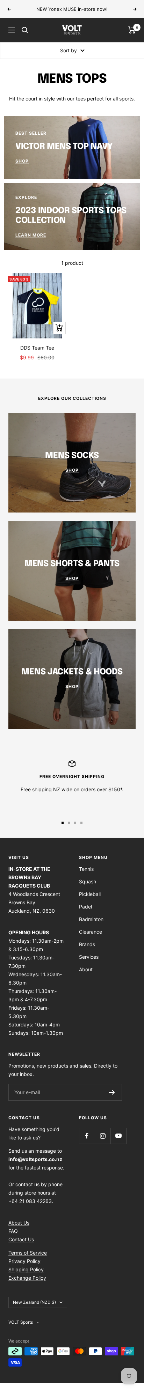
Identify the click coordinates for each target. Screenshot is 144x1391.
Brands (87, 944)
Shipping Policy (26, 1269)
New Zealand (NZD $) (34, 1302)
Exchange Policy (27, 1278)
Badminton (91, 919)
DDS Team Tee (37, 348)
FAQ (13, 1231)
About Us (18, 1223)
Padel (85, 907)
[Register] (112, 1092)
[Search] (25, 30)
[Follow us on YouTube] (118, 1136)
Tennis (86, 869)
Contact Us (21, 1239)
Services (89, 957)
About (86, 969)
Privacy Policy (24, 1261)
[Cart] (132, 30)
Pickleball (90, 894)
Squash (87, 881)
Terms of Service (27, 1253)
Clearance (90, 932)
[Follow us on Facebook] (87, 1136)
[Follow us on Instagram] (102, 1136)
